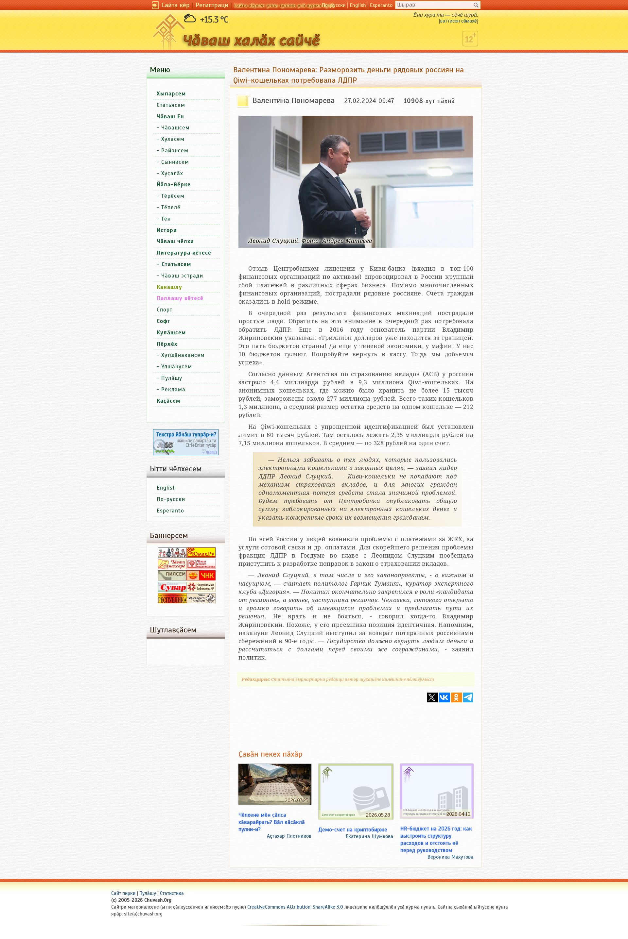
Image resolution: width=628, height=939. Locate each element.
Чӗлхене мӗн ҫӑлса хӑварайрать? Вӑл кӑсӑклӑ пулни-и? (271, 822)
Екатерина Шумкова (369, 836)
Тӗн (166, 218)
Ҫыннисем (175, 162)
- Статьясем (174, 264)
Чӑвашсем (175, 127)
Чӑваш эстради (182, 275)
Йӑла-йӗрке (174, 184)
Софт (163, 321)
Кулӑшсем (171, 332)
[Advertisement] (356, 721)
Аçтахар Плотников (289, 836)
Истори (167, 230)
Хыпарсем (171, 93)
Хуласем (172, 139)
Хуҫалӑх (172, 173)
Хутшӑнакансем (183, 355)
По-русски (334, 5)
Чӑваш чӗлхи (175, 241)
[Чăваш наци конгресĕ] (201, 579)
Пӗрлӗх (167, 344)
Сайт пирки (123, 893)
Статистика (172, 893)
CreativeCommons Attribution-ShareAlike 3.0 (295, 907)
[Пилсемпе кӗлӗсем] (172, 579)
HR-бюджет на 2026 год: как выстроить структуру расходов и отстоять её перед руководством (436, 839)
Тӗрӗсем (172, 196)
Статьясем (171, 105)
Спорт (164, 309)
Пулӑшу (171, 378)
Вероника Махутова (450, 857)
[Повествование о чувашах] (172, 556)
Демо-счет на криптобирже (353, 829)
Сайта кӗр (176, 5)
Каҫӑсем (168, 400)
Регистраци (212, 5)
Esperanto (381, 5)
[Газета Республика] (172, 602)
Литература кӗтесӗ (184, 252)
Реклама (173, 389)
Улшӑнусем (176, 366)
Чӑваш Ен (170, 116)
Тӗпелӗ (171, 207)
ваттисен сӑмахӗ (458, 21)
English (358, 5)
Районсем (174, 150)
